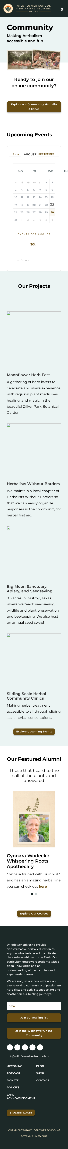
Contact (42, 1080)
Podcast (13, 1073)
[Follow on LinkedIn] (32, 1047)
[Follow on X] (25, 1047)
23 (52, 204)
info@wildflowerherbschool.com (29, 1056)
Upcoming (14, 1066)
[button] (32, 894)
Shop (40, 1073)
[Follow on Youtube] (40, 1047)
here (43, 886)
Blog (40, 1066)
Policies (13, 1087)
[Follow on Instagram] (10, 1047)
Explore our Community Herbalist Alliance (34, 107)
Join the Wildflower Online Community (34, 1033)
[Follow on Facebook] (17, 1047)
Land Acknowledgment (21, 1096)
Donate (13, 1080)
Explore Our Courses (34, 913)
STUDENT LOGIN (21, 1112)
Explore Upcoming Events (34, 731)
